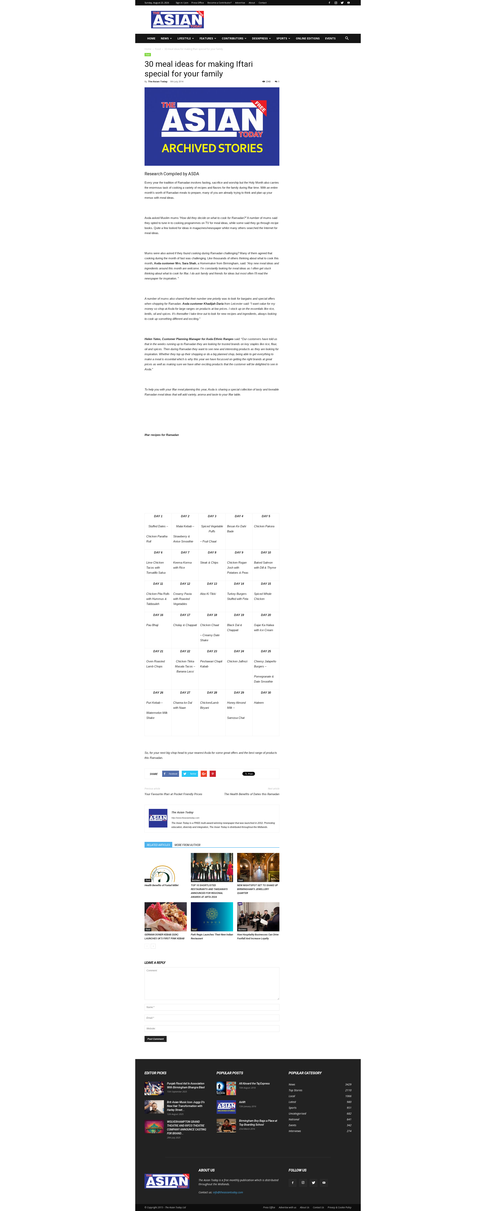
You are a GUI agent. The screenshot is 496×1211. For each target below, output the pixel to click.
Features (206, 38)
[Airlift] (226, 1107)
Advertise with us (287, 1207)
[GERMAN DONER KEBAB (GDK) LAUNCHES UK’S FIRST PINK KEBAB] (166, 916)
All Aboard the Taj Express (254, 1083)
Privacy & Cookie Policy (339, 1207)
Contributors (232, 38)
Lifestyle (184, 38)
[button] (346, 38)
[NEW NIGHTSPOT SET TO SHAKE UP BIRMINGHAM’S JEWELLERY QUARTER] (258, 867)
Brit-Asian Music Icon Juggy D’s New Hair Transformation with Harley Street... (186, 1106)
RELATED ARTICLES (158, 845)
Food (158, 49)
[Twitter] (342, 2)
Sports (281, 38)
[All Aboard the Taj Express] (226, 1088)
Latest (292, 1102)
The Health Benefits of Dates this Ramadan (251, 794)
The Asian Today (157, 81)
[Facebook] (329, 2)
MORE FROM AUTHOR (187, 845)
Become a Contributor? (220, 2)
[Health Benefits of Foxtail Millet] (166, 867)
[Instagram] (336, 2)
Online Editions (308, 38)
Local (292, 1096)
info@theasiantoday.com (228, 1192)
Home (151, 38)
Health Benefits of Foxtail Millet (161, 885)
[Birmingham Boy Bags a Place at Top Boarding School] (226, 1125)
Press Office (197, 2)
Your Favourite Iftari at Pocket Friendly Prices (173, 794)
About (252, 2)
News (165, 38)
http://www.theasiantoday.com (185, 818)
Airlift (242, 1102)
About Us (304, 1207)
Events (330, 38)
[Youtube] (348, 2)
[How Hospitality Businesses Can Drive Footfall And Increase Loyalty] (258, 916)
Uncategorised (297, 1113)
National (294, 1119)
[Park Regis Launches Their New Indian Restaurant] (212, 916)
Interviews (295, 1131)
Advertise (240, 2)
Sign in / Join (182, 2)
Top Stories (295, 1090)
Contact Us (318, 1207)
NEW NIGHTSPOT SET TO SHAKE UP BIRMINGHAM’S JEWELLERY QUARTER (257, 889)
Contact (263, 2)
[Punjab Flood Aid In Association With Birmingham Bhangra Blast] (154, 1088)
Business (196, 880)
